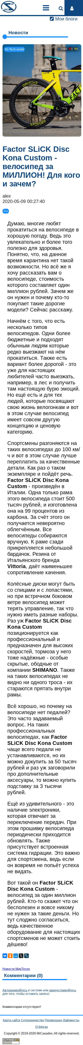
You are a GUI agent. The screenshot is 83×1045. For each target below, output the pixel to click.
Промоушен (53, 1020)
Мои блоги (65, 18)
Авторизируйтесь (15, 990)
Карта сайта (11, 1020)
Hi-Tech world (14, 49)
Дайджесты (71, 1020)
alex (7, 196)
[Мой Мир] (15, 955)
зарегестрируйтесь (62, 990)
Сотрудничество (32, 1020)
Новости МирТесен (16, 969)
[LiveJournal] (26, 955)
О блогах (41, 1026)
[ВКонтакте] (5, 955)
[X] (21, 955)
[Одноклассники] (10, 955)
